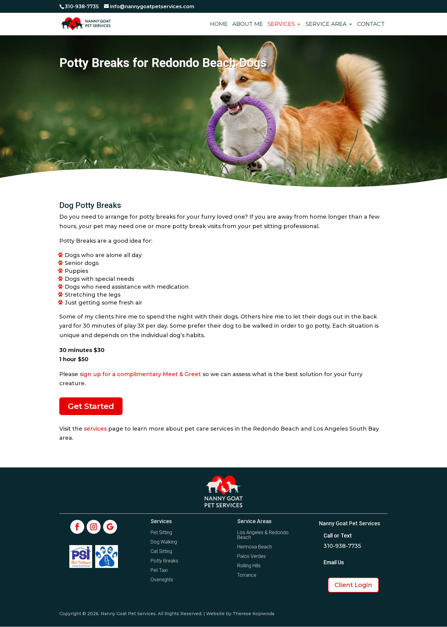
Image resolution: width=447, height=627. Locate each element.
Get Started (91, 406)
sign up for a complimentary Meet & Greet (140, 374)
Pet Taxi (159, 570)
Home (219, 24)
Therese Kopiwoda (253, 613)
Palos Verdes (251, 556)
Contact (371, 24)
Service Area (326, 24)
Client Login (353, 585)
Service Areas (254, 521)
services (95, 428)
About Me (247, 24)
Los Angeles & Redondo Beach (263, 535)
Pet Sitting (161, 532)
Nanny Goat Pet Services (349, 523)
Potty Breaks (164, 561)
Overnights (162, 580)
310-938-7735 (82, 6)
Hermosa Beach (254, 547)
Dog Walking (164, 542)
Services (281, 24)
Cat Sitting (161, 551)
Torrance (246, 575)
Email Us (334, 562)
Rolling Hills (249, 566)
